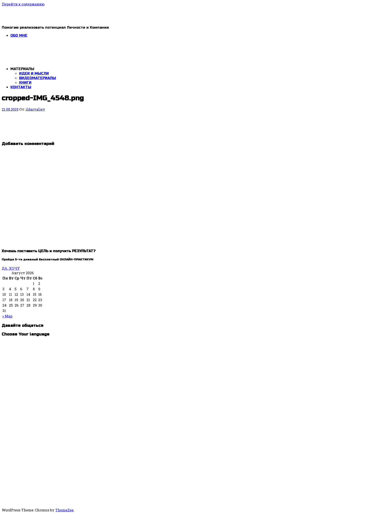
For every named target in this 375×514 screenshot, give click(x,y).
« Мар (7, 316)
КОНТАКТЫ (20, 87)
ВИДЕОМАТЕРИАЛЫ (37, 78)
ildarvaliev (35, 109)
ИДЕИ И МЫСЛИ (34, 73)
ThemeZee (64, 510)
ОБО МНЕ (18, 35)
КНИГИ (25, 82)
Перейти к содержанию (23, 4)
